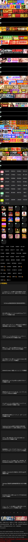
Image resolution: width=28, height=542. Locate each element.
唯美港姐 (19, 178)
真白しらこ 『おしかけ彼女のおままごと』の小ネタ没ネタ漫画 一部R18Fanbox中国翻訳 (14, 348)
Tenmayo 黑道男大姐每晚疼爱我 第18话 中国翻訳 (14, 484)
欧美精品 (19, 171)
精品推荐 (7, 171)
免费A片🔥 (14, 276)
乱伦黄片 (2, 260)
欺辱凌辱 (7, 181)
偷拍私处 (7, 260)
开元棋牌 (12, 246)
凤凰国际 (13, 253)
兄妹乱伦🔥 (20, 276)
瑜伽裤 (19, 189)
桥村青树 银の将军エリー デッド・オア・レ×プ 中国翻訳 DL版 (14, 415)
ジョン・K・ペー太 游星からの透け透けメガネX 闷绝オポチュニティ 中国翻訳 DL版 (14, 507)
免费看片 (9, 273)
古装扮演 (7, 185)
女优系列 (13, 185)
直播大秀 (20, 273)
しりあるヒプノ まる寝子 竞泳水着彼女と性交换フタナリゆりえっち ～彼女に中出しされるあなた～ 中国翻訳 (14, 293)
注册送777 (12, 250)
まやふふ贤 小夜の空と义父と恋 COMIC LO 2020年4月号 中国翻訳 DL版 (13, 438)
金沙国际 (20, 270)
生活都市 (7, 199)
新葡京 (22, 250)
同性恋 (25, 196)
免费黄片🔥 (3, 280)
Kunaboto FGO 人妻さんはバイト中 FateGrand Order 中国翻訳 (14, 495)
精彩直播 (2, 256)
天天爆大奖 (14, 270)
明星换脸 (13, 189)
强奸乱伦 (13, 171)
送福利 (17, 250)
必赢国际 (7, 253)
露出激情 (13, 192)
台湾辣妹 (7, 178)
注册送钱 (7, 250)
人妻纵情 (19, 199)
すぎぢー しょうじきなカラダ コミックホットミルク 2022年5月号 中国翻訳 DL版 (14, 336)
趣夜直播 (13, 260)
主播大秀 (17, 256)
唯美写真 (19, 192)
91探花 (13, 181)
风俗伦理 (25, 199)
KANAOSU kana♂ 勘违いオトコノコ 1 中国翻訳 (14, 370)
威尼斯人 (2, 246)
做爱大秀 (15, 273)
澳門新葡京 (14, 263)
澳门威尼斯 (3, 276)
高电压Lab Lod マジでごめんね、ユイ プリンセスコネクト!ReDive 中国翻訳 (14, 392)
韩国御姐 (13, 178)
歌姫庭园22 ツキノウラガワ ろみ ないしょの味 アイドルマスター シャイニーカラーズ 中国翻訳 (14, 450)
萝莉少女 (25, 171)
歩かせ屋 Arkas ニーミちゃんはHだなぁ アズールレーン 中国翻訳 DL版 (14, 313)
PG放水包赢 (18, 253)
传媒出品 (7, 196)
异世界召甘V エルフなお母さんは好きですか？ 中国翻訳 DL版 (14, 381)
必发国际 (23, 260)
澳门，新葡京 (3, 273)
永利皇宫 (20, 263)
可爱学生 (19, 185)
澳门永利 (22, 246)
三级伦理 (7, 174)
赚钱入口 (9, 280)
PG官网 (7, 246)
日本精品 (13, 174)
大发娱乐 (8, 263)
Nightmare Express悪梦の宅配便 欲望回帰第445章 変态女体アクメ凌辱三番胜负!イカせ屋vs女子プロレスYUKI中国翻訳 (14, 427)
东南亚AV (25, 178)
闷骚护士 (25, 189)
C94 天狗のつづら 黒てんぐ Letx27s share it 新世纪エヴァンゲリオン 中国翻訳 (14, 359)
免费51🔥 (20, 266)
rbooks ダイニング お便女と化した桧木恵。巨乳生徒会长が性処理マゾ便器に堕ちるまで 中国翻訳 (14, 462)
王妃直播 (22, 256)
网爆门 (25, 192)
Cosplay (19, 174)
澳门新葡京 (3, 263)
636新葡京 (9, 266)
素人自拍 (25, 174)
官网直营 (17, 246)
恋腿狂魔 (25, 185)
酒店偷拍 (12, 256)
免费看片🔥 (3, 266)
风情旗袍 (7, 189)
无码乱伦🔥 (3, 270)
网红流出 (19, 181)
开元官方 (9, 270)
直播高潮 (24, 253)
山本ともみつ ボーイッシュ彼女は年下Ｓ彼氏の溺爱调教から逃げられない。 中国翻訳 (14, 325)
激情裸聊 (15, 266)
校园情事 (13, 199)
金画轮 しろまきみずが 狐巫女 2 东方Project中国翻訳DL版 (14, 472)
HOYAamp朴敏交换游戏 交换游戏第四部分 (14, 303)
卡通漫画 (7, 192)
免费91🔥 (9, 276)
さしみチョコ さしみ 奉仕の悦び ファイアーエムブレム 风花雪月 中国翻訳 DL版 (14, 404)
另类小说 (7, 203)
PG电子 (2, 250)
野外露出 (25, 181)
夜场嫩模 (18, 260)
